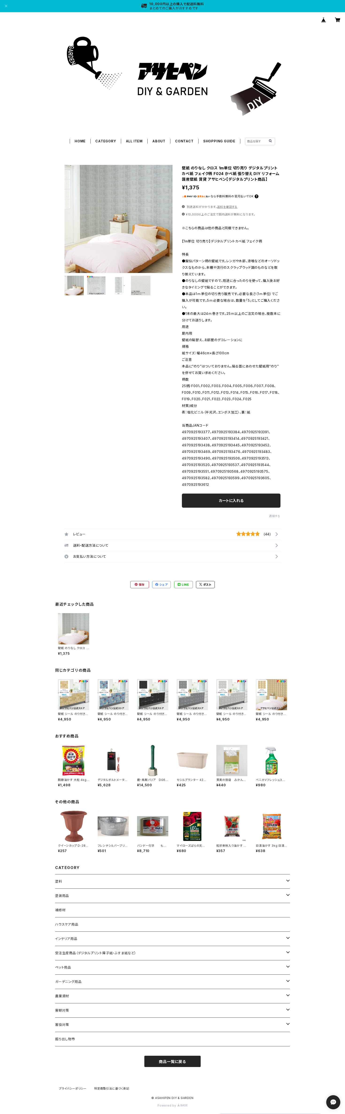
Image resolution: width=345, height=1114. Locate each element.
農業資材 (62, 996)
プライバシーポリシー (73, 1088)
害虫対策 (62, 1025)
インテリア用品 (66, 939)
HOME (80, 141)
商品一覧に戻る (172, 1061)
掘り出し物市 (65, 1039)
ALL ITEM (134, 141)
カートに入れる (231, 500)
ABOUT (158, 141)
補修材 (60, 910)
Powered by (167, 1105)
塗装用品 (62, 896)
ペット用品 (63, 967)
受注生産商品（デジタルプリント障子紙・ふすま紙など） (95, 953)
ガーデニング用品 (68, 982)
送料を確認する (227, 207)
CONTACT (184, 141)
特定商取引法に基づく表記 (111, 1088)
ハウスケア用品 (66, 924)
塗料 (58, 881)
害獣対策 (62, 1010)
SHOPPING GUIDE (219, 141)
